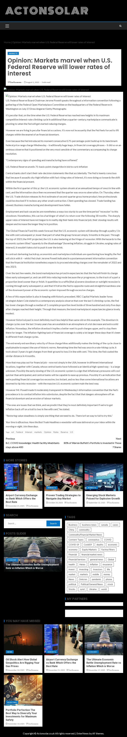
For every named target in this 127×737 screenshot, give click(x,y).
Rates (56, 432)
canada (104, 524)
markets (38, 432)
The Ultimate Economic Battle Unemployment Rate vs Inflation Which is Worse (103, 663)
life (108, 569)
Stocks (72, 589)
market (72, 574)
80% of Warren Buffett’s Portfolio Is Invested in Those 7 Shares (92, 442)
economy (73, 549)
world (104, 589)
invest (72, 569)
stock (110, 584)
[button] (7, 26)
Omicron (83, 579)
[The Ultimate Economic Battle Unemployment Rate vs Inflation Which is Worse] (33, 554)
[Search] (120, 26)
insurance (107, 564)
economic (112, 544)
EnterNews (83, 733)
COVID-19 (74, 544)
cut (12, 432)
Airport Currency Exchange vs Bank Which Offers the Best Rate (21, 498)
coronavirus (93, 539)
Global (111, 559)
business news (89, 524)
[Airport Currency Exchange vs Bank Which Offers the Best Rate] (23, 477)
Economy (11, 560)
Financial (73, 554)
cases (115, 524)
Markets (13, 53)
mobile (96, 574)
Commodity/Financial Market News (85, 534)
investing (83, 569)
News (71, 579)
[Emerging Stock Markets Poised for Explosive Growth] (104, 477)
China (71, 529)
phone (109, 579)
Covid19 (88, 544)
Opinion (47, 432)
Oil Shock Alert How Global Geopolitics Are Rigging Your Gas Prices (22, 663)
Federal (19, 432)
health (72, 564)
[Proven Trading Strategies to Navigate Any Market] (63, 477)
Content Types (76, 539)
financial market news (91, 554)
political (72, 584)
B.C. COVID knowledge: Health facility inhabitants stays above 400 (32, 442)
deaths (99, 544)
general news (96, 559)
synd (82, 589)
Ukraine (93, 589)
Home (7, 42)
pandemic (96, 579)
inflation (94, 564)
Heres (82, 564)
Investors (97, 569)
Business (73, 524)
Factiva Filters (108, 549)
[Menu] (7, 26)
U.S (71, 432)
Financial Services (77, 559)
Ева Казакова (16, 82)
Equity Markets (89, 549)
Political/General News (92, 584)
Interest (28, 432)
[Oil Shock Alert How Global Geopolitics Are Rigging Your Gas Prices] (23, 639)
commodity (84, 529)
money (107, 574)
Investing (12, 702)
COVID (107, 539)
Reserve (64, 432)
